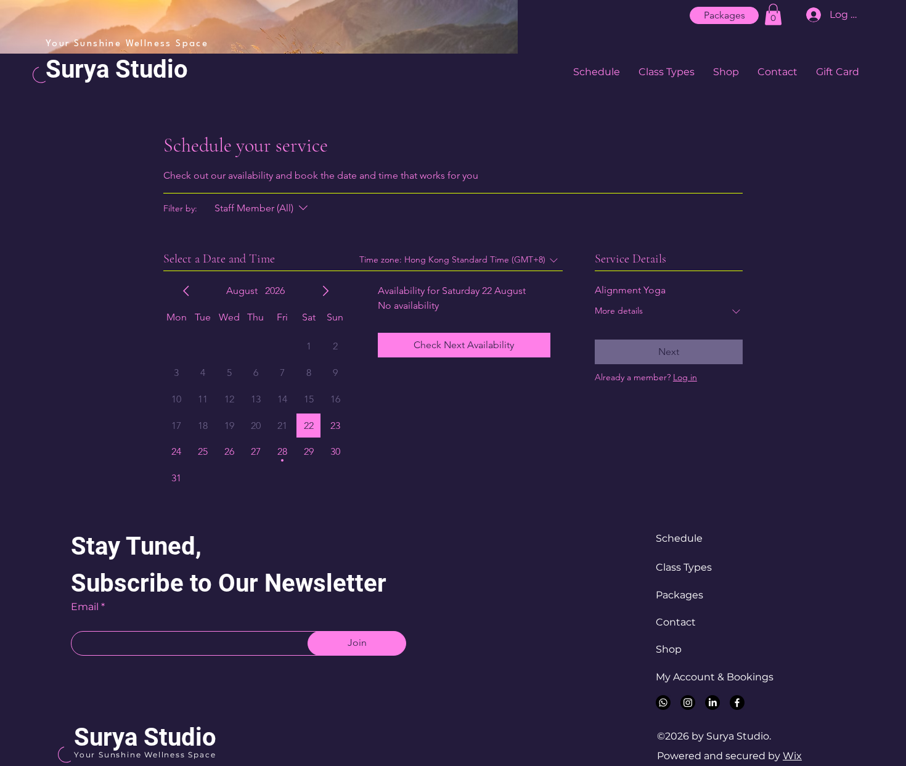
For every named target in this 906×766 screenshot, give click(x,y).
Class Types (684, 567)
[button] (773, 14)
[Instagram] (687, 702)
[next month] (325, 290)
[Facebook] (737, 702)
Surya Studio (117, 69)
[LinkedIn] (712, 702)
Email (85, 607)
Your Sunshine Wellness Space (145, 754)
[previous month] (186, 290)
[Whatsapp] (663, 702)
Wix (792, 756)
